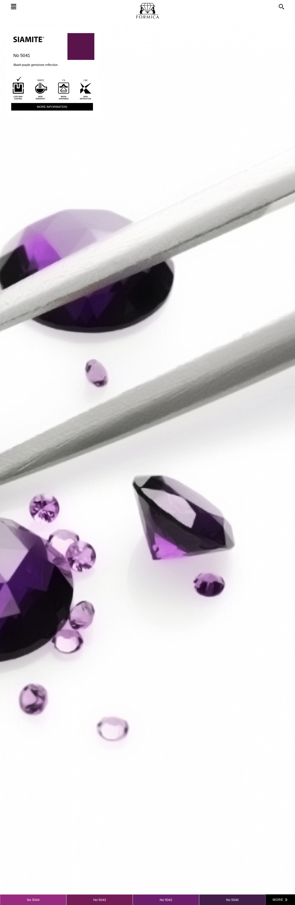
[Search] (286, 6)
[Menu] (9, 6)
